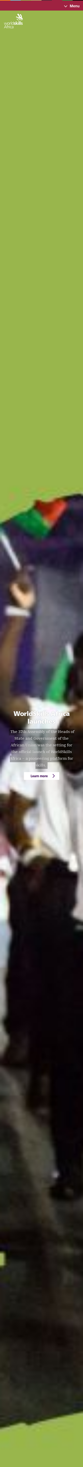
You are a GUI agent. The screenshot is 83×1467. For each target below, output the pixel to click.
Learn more (39, 776)
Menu (75, 6)
